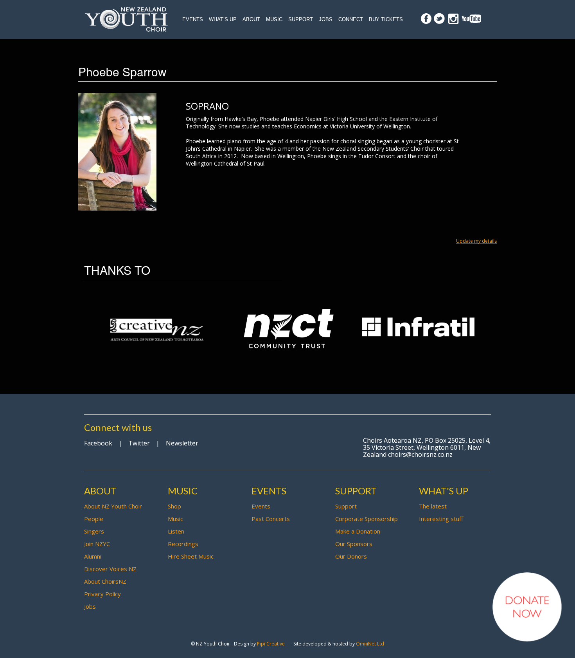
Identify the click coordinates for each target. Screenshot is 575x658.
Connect (350, 19)
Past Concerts (271, 519)
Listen (176, 531)
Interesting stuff (441, 519)
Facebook (98, 443)
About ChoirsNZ (105, 581)
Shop (174, 506)
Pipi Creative (271, 643)
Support (300, 19)
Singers (94, 531)
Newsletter (182, 443)
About (251, 19)
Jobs (325, 19)
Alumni (92, 556)
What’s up (223, 19)
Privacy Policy (102, 594)
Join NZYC (97, 544)
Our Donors (351, 556)
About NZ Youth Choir (113, 506)
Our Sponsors (353, 544)
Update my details (476, 241)
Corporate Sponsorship (366, 519)
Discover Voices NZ (110, 569)
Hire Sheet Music (191, 556)
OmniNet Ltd (370, 643)
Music (274, 19)
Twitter (139, 443)
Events (192, 19)
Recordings (183, 544)
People (93, 519)
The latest (433, 506)
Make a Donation (357, 531)
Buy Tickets (386, 19)
